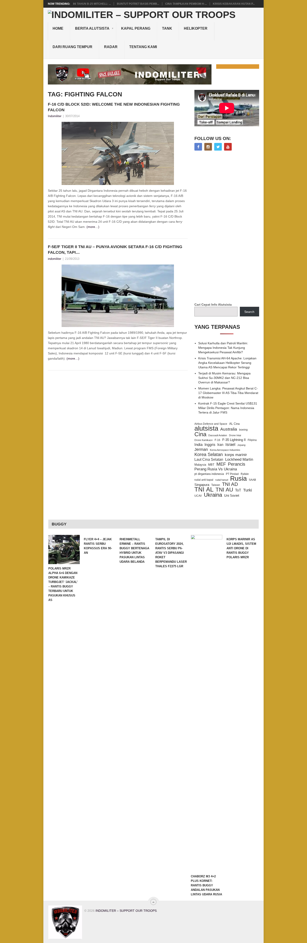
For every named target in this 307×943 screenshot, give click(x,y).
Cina (200, 434)
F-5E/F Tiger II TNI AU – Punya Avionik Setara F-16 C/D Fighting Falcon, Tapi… (115, 250)
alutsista (206, 428)
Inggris (210, 445)
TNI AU (224, 489)
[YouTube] (228, 147)
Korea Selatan (208, 454)
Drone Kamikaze (203, 440)
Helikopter (195, 28)
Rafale (245, 474)
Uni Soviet (231, 495)
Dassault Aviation (217, 435)
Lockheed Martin (239, 459)
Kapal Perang (135, 28)
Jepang (241, 445)
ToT (238, 490)
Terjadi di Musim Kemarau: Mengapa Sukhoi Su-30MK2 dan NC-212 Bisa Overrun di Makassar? (224, 377)
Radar (111, 47)
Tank (167, 28)
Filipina (252, 440)
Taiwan (215, 485)
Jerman (201, 449)
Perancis (236, 464)
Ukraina (213, 495)
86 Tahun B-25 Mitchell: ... (92, 3)
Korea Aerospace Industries (225, 450)
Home (58, 28)
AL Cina (234, 423)
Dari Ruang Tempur (72, 47)
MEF (221, 464)
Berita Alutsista (92, 28)
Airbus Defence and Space (210, 423)
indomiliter (54, 258)
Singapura (201, 485)
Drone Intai (235, 435)
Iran (220, 445)
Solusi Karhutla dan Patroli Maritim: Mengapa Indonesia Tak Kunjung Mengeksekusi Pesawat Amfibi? (223, 347)
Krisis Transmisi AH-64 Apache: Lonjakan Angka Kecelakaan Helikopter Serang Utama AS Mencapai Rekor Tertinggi (227, 362)
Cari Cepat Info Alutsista (213, 304)
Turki (247, 490)
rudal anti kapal (203, 479)
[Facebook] (198, 147)
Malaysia (200, 464)
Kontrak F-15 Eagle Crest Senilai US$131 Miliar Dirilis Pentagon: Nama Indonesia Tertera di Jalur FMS (227, 408)
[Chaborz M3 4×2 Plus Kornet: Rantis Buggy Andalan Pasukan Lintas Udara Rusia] (206, 703)
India (198, 444)
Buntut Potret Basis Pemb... (138, 3)
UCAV (198, 495)
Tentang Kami (143, 47)
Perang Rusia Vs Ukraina (215, 469)
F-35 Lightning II (234, 440)
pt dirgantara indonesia (209, 474)
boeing (243, 429)
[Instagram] (208, 147)
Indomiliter (54, 116)
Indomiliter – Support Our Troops (126, 910)
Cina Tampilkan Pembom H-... (186, 3)
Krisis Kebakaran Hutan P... (234, 3)
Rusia (238, 478)
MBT (211, 464)
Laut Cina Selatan (208, 459)
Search (249, 312)
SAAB (252, 479)
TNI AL (204, 489)
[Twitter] (218, 147)
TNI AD (230, 484)
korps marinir (236, 454)
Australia (228, 429)
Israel (230, 444)
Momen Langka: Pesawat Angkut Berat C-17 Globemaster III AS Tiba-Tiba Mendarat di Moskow (228, 393)
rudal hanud (221, 479)
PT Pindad (232, 474)
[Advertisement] (228, 227)
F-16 (217, 439)
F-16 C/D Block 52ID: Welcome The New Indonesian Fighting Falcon (114, 107)
